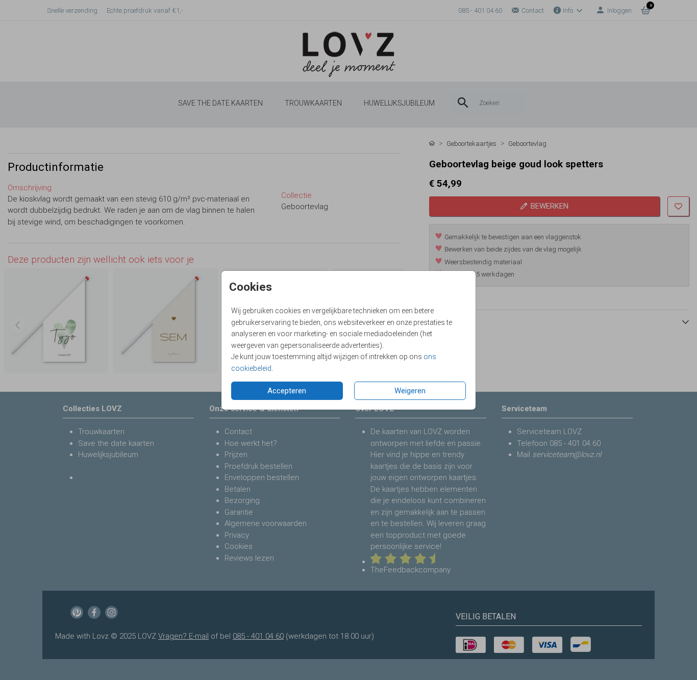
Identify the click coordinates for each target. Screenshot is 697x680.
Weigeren (410, 390)
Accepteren (286, 390)
